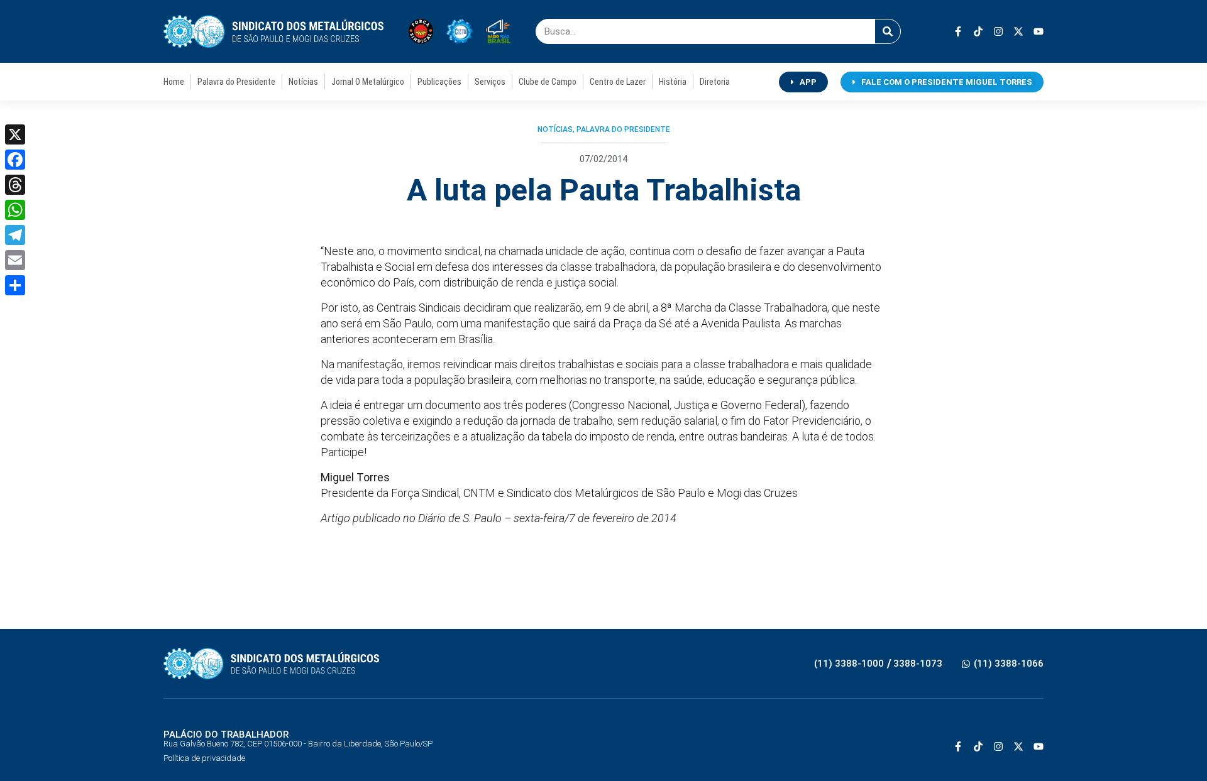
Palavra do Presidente (236, 82)
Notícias (303, 82)
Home (173, 82)
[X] (15, 134)
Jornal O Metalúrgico (367, 82)
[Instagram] (998, 31)
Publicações (439, 82)
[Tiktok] (978, 31)
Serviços (490, 82)
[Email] (15, 260)
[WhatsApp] (15, 209)
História (672, 82)
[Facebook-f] (958, 31)
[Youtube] (1038, 31)
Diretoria (715, 82)
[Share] (15, 285)
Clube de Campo (547, 82)
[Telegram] (15, 235)
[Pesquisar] (887, 31)
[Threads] (15, 184)
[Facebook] (15, 159)
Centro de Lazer (618, 82)
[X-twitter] (1018, 31)
